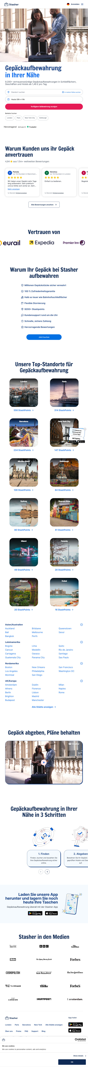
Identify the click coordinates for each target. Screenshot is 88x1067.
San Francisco (66, 667)
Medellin (36, 650)
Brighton (9, 696)
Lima (34, 646)
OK (72, 1062)
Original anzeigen (21, 193)
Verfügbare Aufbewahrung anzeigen (44, 106)
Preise (18, 1031)
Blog (43, 1031)
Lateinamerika (12, 642)
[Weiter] (47, 871)
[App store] (51, 913)
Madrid (35, 696)
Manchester (38, 700)
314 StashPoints (62, 410)
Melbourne (37, 632)
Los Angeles (11, 671)
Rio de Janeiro (66, 650)
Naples (62, 688)
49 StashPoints (22, 570)
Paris (18, 118)
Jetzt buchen (44, 337)
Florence (36, 688)
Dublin (35, 684)
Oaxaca (35, 653)
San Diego (37, 675)
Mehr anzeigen (14, 189)
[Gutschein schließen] (85, 429)
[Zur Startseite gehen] (11, 4)
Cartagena (10, 653)
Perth (34, 636)
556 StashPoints (22, 410)
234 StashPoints (22, 450)
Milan (61, 684)
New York (38, 1025)
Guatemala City (13, 657)
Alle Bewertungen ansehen (42, 205)
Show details (78, 1056)
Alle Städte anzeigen (42, 707)
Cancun (9, 650)
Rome (61, 692)
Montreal (9, 675)
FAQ (26, 1031)
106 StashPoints (22, 490)
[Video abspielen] (44, 762)
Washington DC (66, 671)
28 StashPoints (63, 570)
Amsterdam (11, 684)
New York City (30, 118)
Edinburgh (43, 118)
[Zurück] (40, 871)
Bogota (8, 646)
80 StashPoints (22, 530)
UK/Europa (10, 681)
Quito (61, 646)
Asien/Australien (14, 624)
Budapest (10, 700)
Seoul (61, 632)
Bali (7, 632)
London (9, 118)
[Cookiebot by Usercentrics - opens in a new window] (76, 1039)
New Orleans (38, 667)
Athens (8, 688)
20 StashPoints (22, 609)
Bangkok (9, 636)
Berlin (8, 692)
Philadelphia (38, 671)
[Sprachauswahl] (68, 4)
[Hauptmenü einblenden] (82, 4)
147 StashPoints (62, 450)
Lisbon (35, 692)
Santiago (63, 653)
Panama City (38, 657)
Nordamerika (12, 663)
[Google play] (35, 913)
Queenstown (65, 628)
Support (34, 1031)
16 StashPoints (63, 609)
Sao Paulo (64, 657)
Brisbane (36, 628)
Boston (8, 667)
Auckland (9, 628)
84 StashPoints (63, 490)
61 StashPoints (63, 530)
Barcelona (26, 1025)
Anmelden (75, 4)
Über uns (9, 1031)
